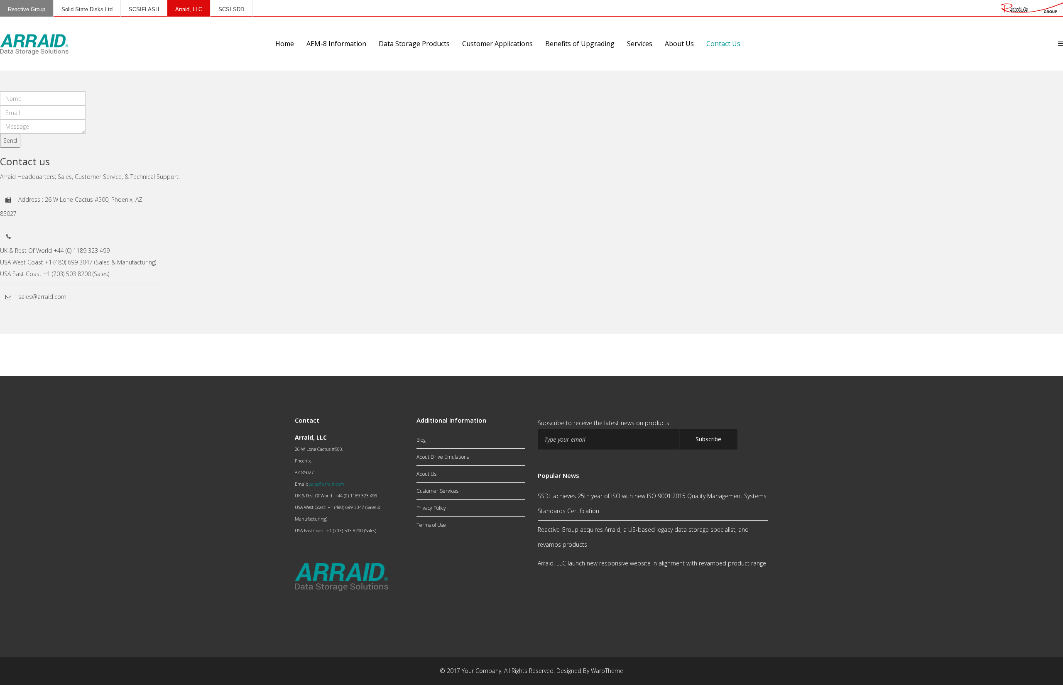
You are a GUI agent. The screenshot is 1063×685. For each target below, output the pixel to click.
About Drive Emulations (442, 456)
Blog (421, 439)
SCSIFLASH (144, 9)
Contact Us (723, 43)
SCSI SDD (231, 9)
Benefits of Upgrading (580, 43)
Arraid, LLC (188, 9)
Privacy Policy (431, 507)
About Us (679, 43)
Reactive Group (26, 9)
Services (639, 43)
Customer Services (437, 490)
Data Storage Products (414, 43)
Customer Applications (497, 43)
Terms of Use (431, 524)
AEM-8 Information (336, 43)
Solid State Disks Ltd (87, 9)
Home (284, 43)
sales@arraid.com (326, 484)
